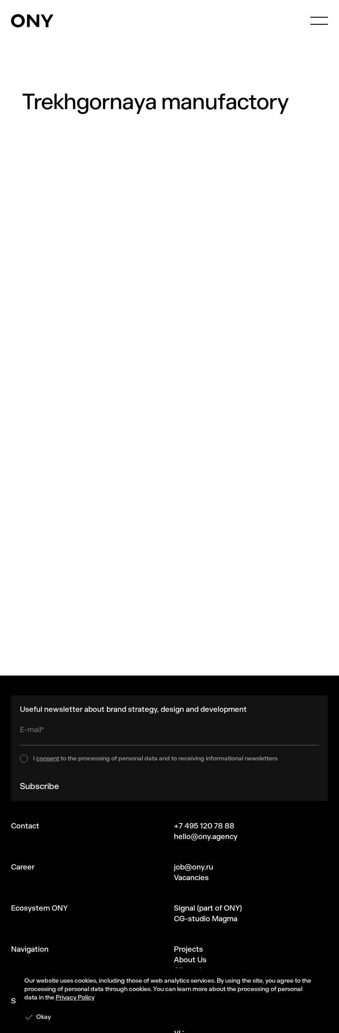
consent (47, 758)
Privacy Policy (75, 997)
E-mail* (32, 729)
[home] (32, 20)
